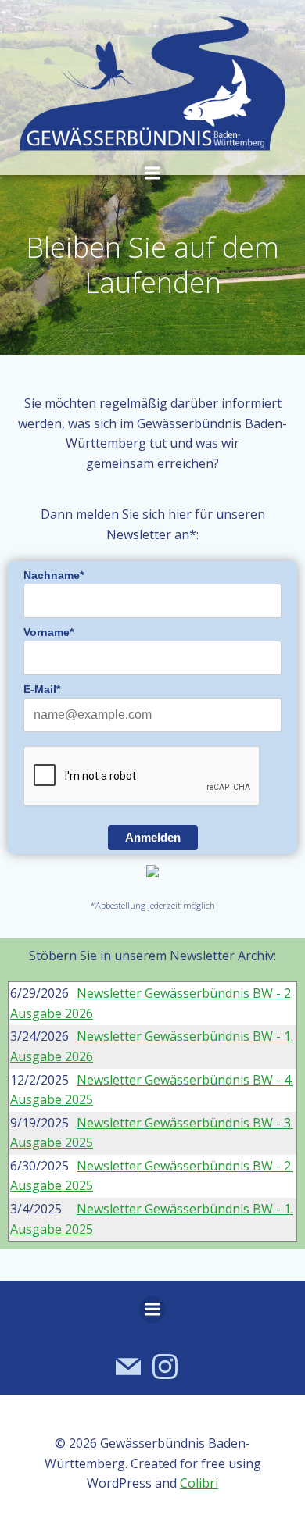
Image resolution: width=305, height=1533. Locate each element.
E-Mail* (41, 689)
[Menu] (152, 173)
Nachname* (53, 575)
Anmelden (153, 837)
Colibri (199, 1483)
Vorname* (48, 632)
